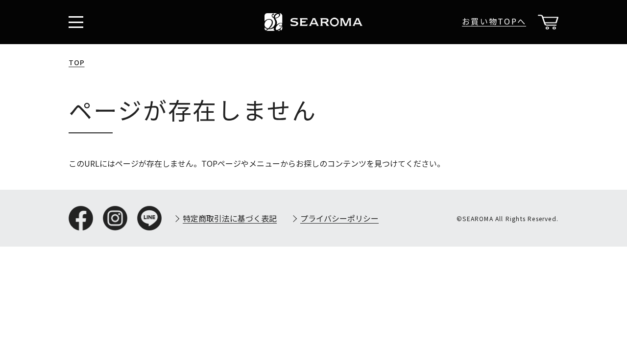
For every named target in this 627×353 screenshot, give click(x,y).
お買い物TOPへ (494, 21)
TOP (77, 62)
